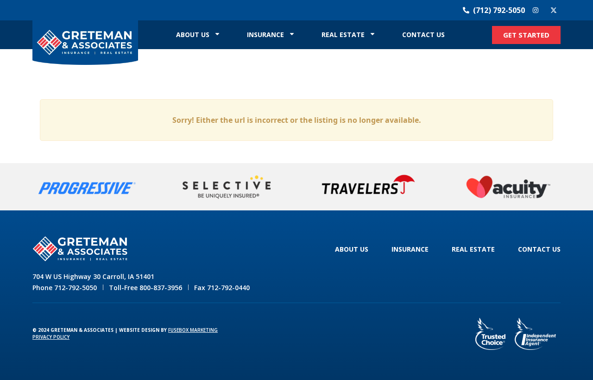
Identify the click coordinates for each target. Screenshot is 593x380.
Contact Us (423, 34)
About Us (192, 34)
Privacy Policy (50, 337)
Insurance (265, 34)
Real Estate (343, 34)
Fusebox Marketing (193, 330)
